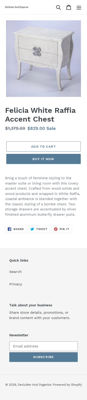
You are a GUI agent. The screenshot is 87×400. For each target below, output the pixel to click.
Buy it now (43, 159)
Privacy (15, 284)
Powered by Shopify (67, 384)
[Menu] (79, 7)
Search (15, 271)
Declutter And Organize (35, 384)
